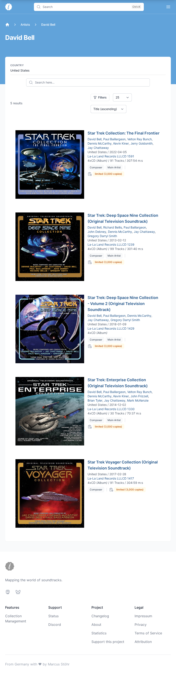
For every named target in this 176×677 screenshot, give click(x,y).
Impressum (143, 616)
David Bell (95, 139)
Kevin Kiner (121, 143)
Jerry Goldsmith (141, 143)
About (96, 624)
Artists (25, 24)
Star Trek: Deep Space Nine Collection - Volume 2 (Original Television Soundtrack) (123, 303)
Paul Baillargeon (114, 139)
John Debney (97, 231)
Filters (102, 97)
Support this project (107, 642)
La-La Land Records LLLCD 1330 (111, 409)
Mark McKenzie (138, 400)
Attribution (143, 642)
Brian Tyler (95, 400)
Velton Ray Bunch (139, 139)
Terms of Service (148, 633)
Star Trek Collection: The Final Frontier (123, 133)
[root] (7, 24)
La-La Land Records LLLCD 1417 (111, 478)
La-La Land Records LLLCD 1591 (111, 156)
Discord (54, 624)
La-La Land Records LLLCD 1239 (111, 244)
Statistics (98, 633)
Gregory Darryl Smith (102, 236)
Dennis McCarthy (100, 143)
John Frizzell (139, 396)
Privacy (141, 624)
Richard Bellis (112, 227)
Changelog (100, 616)
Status (53, 616)
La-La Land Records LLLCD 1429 (111, 328)
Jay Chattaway (98, 147)
